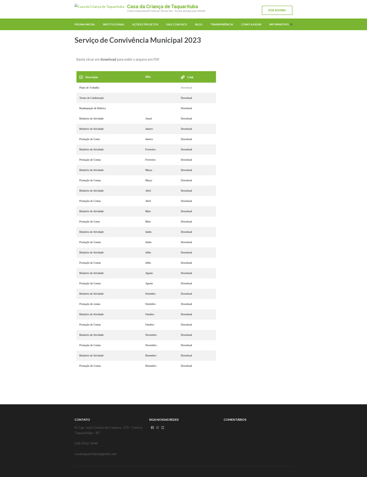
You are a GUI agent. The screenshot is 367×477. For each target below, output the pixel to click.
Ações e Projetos (145, 24)
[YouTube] (162, 427)
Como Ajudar (251, 24)
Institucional (113, 24)
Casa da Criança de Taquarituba (162, 6)
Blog (198, 24)
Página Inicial (85, 24)
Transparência (221, 24)
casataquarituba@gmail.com (96, 454)
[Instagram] (157, 427)
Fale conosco (176, 24)
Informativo (279, 24)
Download (186, 87)
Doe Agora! (277, 10)
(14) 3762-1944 (86, 443)
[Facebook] (152, 427)
